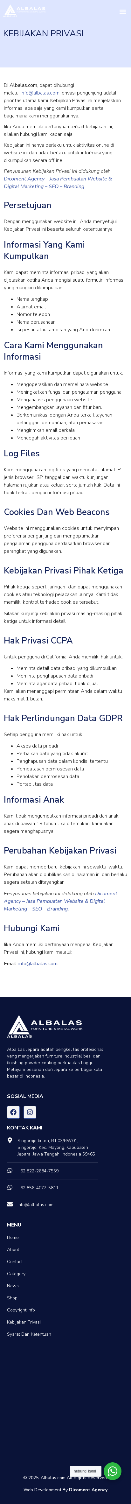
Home (13, 1237)
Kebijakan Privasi (24, 1322)
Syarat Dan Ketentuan (29, 1334)
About (13, 1250)
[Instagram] (30, 1112)
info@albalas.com (40, 92)
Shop (12, 1298)
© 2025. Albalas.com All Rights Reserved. (65, 1478)
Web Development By (65, 1490)
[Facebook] (13, 1112)
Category (16, 1274)
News (13, 1286)
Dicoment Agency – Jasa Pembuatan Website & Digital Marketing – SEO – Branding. (60, 901)
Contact (15, 1262)
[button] (122, 12)
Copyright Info (21, 1310)
